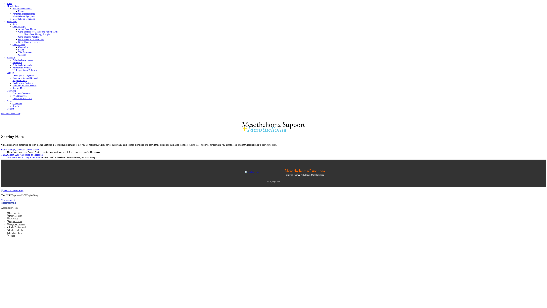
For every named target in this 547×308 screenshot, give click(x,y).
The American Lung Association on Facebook (22, 155)
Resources (11, 91)
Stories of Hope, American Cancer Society (20, 149)
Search (21, 49)
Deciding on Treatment (23, 83)
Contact (10, 109)
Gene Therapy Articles (28, 37)
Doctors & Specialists (22, 98)
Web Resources (19, 96)
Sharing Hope (19, 88)
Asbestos (11, 57)
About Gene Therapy (27, 29)
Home (9, 3)
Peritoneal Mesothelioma (24, 14)
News (9, 101)
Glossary (22, 55)
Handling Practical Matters (24, 85)
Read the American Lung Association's (24, 157)
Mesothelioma (13, 6)
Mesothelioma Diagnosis (24, 19)
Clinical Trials (19, 44)
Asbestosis (17, 62)
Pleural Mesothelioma (22, 8)
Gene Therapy (19, 26)
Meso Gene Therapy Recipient (38, 34)
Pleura (21, 11)
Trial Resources (25, 52)
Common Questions (21, 93)
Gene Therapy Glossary (29, 42)
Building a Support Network (25, 78)
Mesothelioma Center (10, 113)
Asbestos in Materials (22, 65)
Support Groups (20, 80)
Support (10, 73)
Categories (23, 47)
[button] (8, 203)
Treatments (12, 21)
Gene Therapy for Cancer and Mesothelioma (38, 32)
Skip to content (8, 200)
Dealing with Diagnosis (23, 75)
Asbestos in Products (22, 67)
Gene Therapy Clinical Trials (31, 39)
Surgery (16, 24)
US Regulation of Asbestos (25, 70)
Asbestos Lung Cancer (23, 60)
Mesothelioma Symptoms (24, 16)
